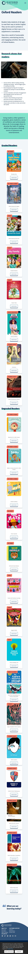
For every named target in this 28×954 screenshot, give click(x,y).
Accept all (19, 951)
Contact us (11, 929)
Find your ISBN (12, 932)
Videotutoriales (12, 931)
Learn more (14, 177)
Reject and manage (9, 951)
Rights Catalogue (5, 932)
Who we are (4, 929)
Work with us (4, 931)
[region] (14, 948)
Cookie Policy (10, 948)
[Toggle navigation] (25, 3)
